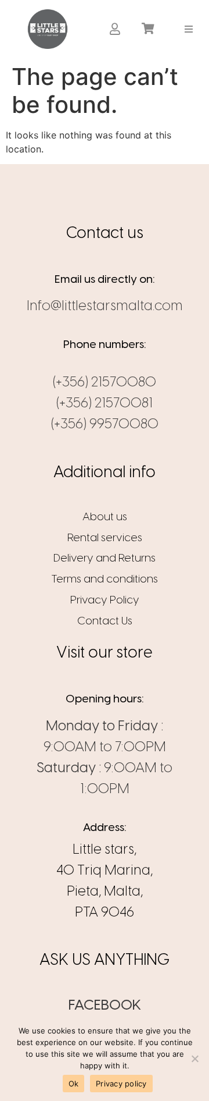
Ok (74, 1083)
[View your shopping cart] (149, 29)
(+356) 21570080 (104, 382)
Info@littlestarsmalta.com (105, 306)
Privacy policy (121, 1083)
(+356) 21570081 (104, 403)
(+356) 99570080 (104, 424)
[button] (189, 29)
